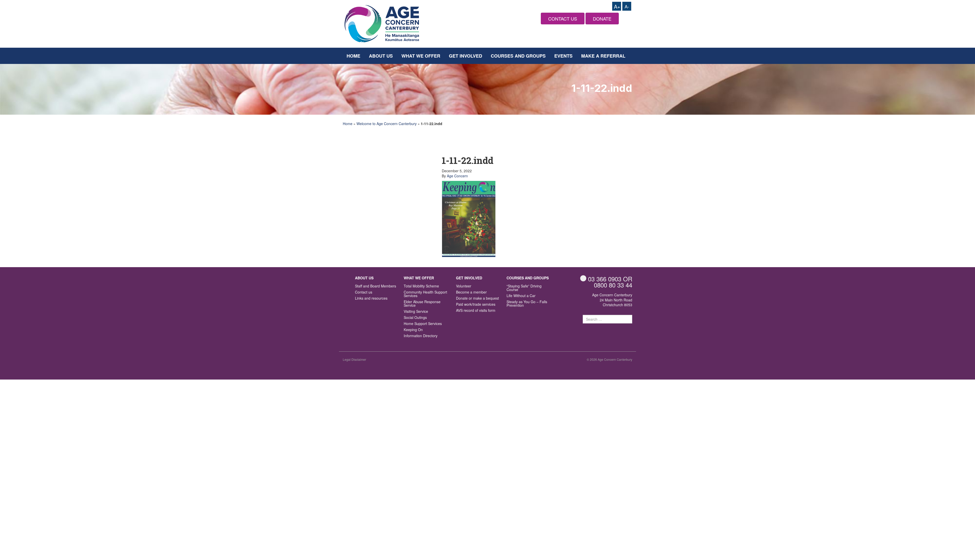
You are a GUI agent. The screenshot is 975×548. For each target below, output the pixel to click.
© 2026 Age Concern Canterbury (609, 359)
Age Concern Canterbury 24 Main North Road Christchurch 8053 (612, 299)
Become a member (471, 292)
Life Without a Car (521, 296)
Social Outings (415, 318)
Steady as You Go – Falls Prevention (527, 304)
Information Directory (420, 336)
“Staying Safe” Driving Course (524, 288)
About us (381, 56)
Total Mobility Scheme (421, 286)
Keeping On (413, 330)
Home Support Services (423, 324)
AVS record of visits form (475, 311)
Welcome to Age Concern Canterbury (386, 123)
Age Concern (457, 175)
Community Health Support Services (425, 294)
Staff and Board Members (375, 286)
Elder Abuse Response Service (422, 304)
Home (353, 56)
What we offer (420, 56)
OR (610, 279)
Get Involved (465, 56)
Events (563, 56)
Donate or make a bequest (477, 298)
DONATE (602, 18)
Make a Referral (603, 56)
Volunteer (463, 286)
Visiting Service (416, 312)
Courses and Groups (518, 56)
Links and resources (371, 298)
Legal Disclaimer (354, 359)
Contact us (363, 292)
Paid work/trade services (475, 304)
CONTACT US (562, 18)
